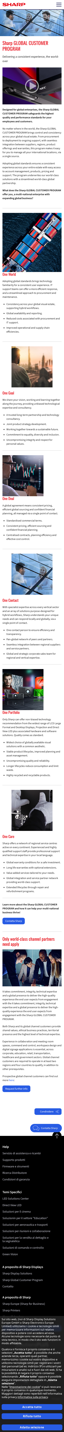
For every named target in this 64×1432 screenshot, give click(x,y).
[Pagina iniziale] (13, 4)
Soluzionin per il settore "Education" (25, 1218)
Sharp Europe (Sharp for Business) (23, 1304)
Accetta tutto (32, 1407)
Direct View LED (11, 1205)
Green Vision (10, 1254)
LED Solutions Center (15, 1199)
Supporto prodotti (13, 1160)
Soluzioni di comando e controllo (23, 1248)
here (11, 1080)
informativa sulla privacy (33, 1397)
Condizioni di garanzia (16, 1179)
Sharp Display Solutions (17, 1273)
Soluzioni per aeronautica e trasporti (25, 1225)
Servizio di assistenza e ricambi (21, 1153)
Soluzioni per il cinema (16, 1212)
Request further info (16, 1089)
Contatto (7, 1286)
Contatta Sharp (13, 921)
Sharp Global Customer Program (22, 1280)
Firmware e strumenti (15, 1166)
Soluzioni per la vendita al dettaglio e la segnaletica (25, 1239)
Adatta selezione (32, 1427)
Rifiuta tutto (32, 1416)
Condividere (46, 1111)
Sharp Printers (11, 1310)
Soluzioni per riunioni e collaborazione (26, 1231)
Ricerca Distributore (14, 1173)
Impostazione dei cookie (25, 1387)
